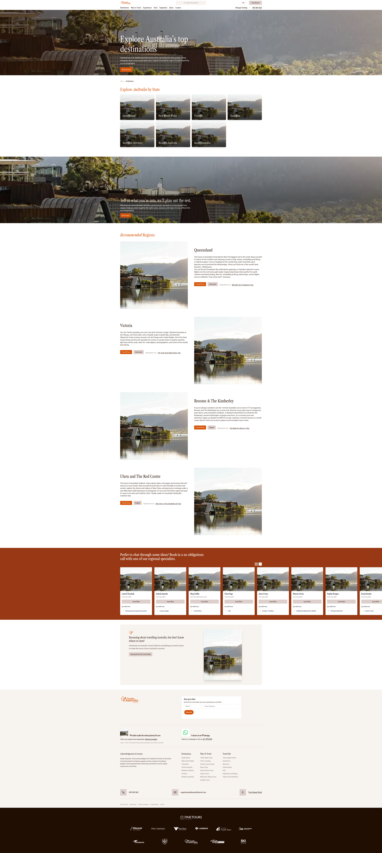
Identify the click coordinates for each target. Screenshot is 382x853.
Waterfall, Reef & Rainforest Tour (243, 285)
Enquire (211, 427)
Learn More (136, 602)
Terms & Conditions (143, 804)
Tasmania (185, 764)
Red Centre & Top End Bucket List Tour (168, 504)
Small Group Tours (206, 770)
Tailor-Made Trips (206, 758)
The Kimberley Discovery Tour (239, 428)
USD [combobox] (243, 3)
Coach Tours (204, 774)
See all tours (255, 3)
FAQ (224, 770)
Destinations (124, 8)
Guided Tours (205, 780)
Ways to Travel (136, 8)
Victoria (184, 774)
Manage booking (241, 8)
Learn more (212, 284)
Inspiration (163, 8)
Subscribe (189, 712)
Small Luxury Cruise (207, 764)
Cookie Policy (133, 804)
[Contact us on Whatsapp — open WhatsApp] (186, 732)
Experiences (147, 8)
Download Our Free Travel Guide (141, 654)
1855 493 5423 (257, 8)
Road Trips (204, 767)
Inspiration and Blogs (230, 774)
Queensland (186, 758)
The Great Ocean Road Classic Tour (169, 353)
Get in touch (125, 215)
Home (122, 81)
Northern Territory (188, 770)
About (171, 8)
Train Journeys (205, 761)
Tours (155, 8)
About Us (226, 764)
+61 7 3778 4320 (207, 739)
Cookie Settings (154, 804)
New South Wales (188, 761)
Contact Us (226, 761)
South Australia (187, 767)
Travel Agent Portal (229, 758)
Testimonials (227, 767)
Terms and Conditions (230, 777)
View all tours (126, 70)
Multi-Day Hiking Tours (208, 777)
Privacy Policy (124, 804)
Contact (178, 8)
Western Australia (188, 777)
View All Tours (200, 284)
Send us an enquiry (151, 739)
